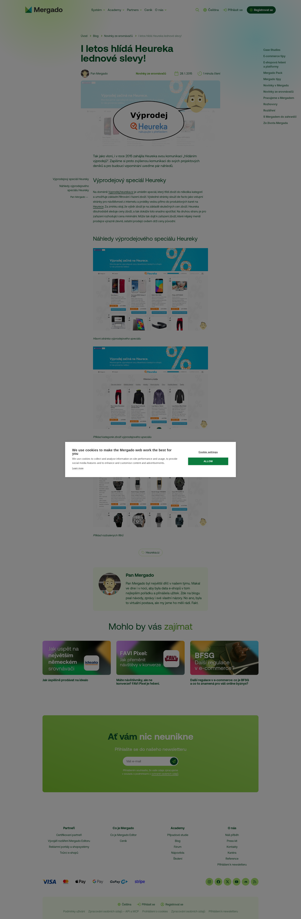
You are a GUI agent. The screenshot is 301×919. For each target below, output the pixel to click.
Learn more (77, 468)
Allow (208, 461)
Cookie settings (208, 452)
